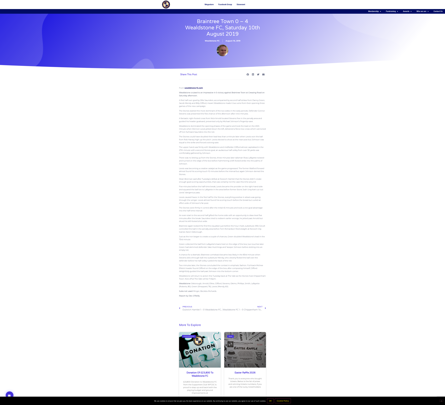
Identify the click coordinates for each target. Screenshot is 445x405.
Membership (373, 11)
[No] (441, 401)
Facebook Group (225, 4)
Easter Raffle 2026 (245, 372)
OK (270, 401)
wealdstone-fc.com (193, 88)
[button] (9, 395)
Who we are (421, 11)
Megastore (209, 4)
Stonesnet (241, 4)
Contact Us (438, 11)
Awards (406, 11)
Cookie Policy (283, 401)
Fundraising (391, 11)
